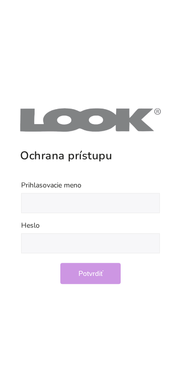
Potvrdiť (90, 273)
